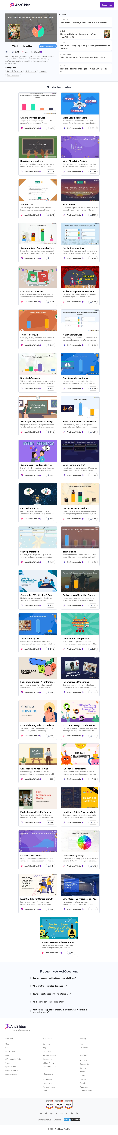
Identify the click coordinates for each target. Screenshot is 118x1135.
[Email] (41, 1113)
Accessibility (84, 1087)
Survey (8, 1063)
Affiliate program (49, 1063)
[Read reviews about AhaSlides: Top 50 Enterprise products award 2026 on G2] (68, 1104)
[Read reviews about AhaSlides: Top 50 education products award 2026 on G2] (59, 1104)
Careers (83, 1068)
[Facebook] (66, 1113)
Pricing (83, 1038)
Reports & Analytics (12, 1074)
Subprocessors (86, 1091)
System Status (44, 1119)
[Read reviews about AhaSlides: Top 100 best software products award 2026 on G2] (49, 1104)
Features (9, 1038)
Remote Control (11, 1070)
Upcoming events (49, 1055)
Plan (81, 1044)
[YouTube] (61, 1113)
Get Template (48, 46)
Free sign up (107, 5)
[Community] (51, 1113)
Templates (47, 1051)
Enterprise (84, 1048)
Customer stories (49, 1067)
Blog (44, 1048)
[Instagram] (72, 1113)
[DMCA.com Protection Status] (71, 1119)
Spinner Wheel (10, 1067)
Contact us (84, 1064)
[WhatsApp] (46, 1113)
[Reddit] (77, 1113)
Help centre (47, 1059)
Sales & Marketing (14, 71)
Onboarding (31, 71)
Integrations (48, 1074)
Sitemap (57, 1119)
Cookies (83, 1079)
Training (43, 71)
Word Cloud (10, 1051)
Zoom (45, 1091)
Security (83, 1083)
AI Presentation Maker (13, 1059)
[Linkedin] (56, 1113)
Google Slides (48, 1079)
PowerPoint (47, 1083)
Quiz (7, 1044)
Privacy (83, 1075)
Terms (82, 1072)
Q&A (7, 1055)
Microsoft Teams (49, 1087)
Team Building (13, 75)
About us (83, 1060)
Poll (6, 1048)
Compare (46, 1044)
